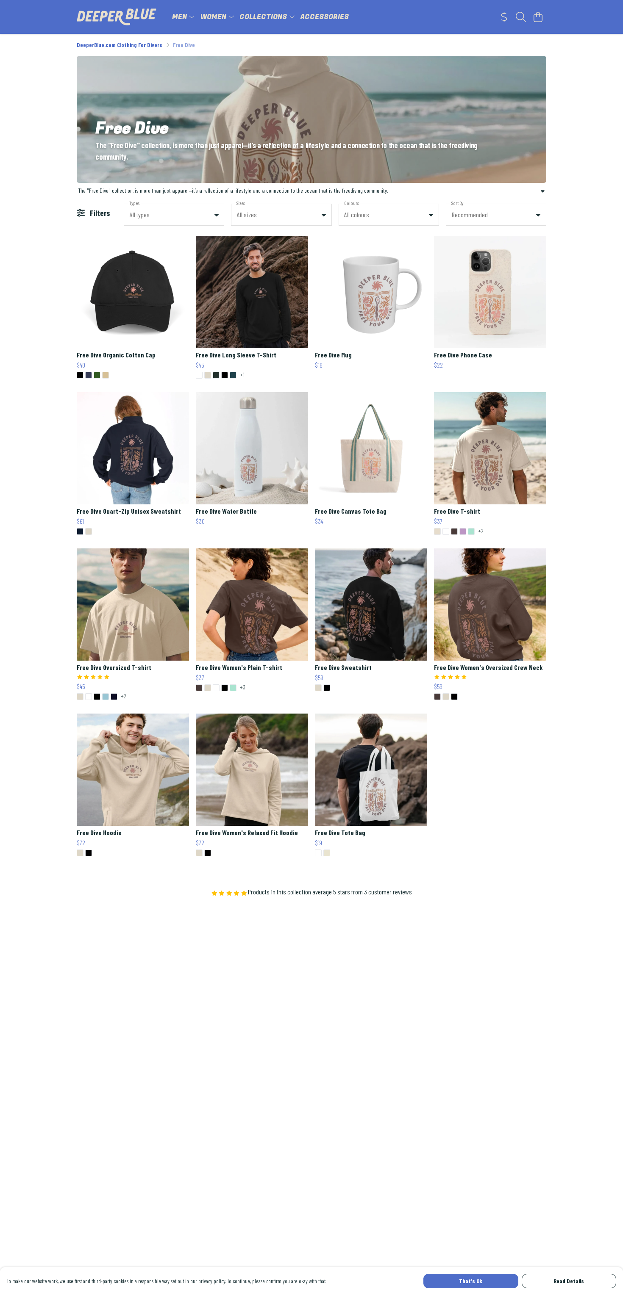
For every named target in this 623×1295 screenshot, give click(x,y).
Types (134, 203)
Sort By (457, 203)
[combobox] (174, 215)
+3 (242, 687)
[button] (216, 214)
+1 (242, 375)
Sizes (240, 203)
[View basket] (537, 16)
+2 (481, 531)
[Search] (520, 16)
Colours (351, 203)
